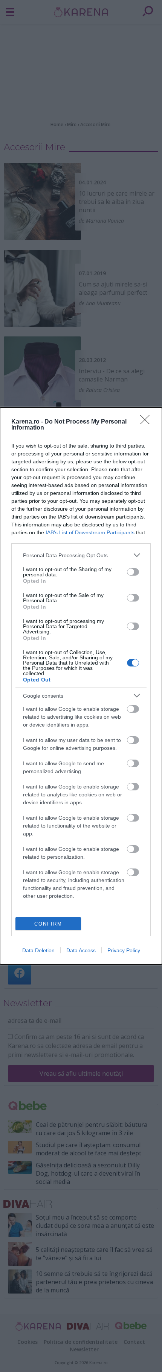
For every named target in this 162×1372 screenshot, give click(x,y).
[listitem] (81, 555)
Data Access (81, 950)
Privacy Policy (123, 950)
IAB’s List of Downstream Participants (90, 532)
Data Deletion (38, 950)
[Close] (147, 422)
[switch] (133, 572)
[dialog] (81, 686)
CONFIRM (48, 924)
